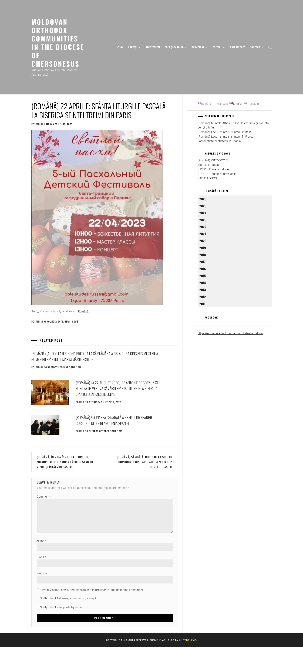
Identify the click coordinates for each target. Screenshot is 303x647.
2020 (202, 240)
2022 (202, 226)
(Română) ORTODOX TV (214, 160)
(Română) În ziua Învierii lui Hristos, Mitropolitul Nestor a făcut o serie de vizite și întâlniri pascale (65, 462)
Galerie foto (237, 47)
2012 (202, 296)
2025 (202, 206)
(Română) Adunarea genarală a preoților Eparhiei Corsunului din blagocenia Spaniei (114, 420)
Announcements (53, 321)
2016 (202, 268)
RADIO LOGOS (207, 178)
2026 (202, 199)
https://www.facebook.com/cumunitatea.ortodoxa (230, 333)
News (68, 321)
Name (42, 541)
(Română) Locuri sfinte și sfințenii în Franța (225, 136)
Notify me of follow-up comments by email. (68, 598)
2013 (202, 289)
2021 (202, 233)
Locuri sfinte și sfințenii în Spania (219, 141)
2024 (202, 213)
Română (83, 311)
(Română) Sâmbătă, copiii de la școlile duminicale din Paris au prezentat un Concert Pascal (145, 462)
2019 (202, 247)
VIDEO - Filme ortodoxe (213, 169)
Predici (217, 47)
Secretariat (153, 47)
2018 (202, 254)
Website (42, 573)
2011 (202, 303)
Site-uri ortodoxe (209, 164)
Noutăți (132, 47)
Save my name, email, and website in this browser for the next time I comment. (92, 590)
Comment (44, 496)
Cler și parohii (174, 47)
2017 (202, 261)
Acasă (120, 47)
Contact (255, 47)
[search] (270, 47)
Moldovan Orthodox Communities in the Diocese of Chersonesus (57, 43)
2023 (202, 220)
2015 (202, 275)
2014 (202, 282)
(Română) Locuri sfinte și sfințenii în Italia (224, 132)
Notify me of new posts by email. (61, 607)
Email (41, 557)
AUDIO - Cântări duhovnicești (217, 174)
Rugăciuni (197, 47)
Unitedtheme (187, 640)
